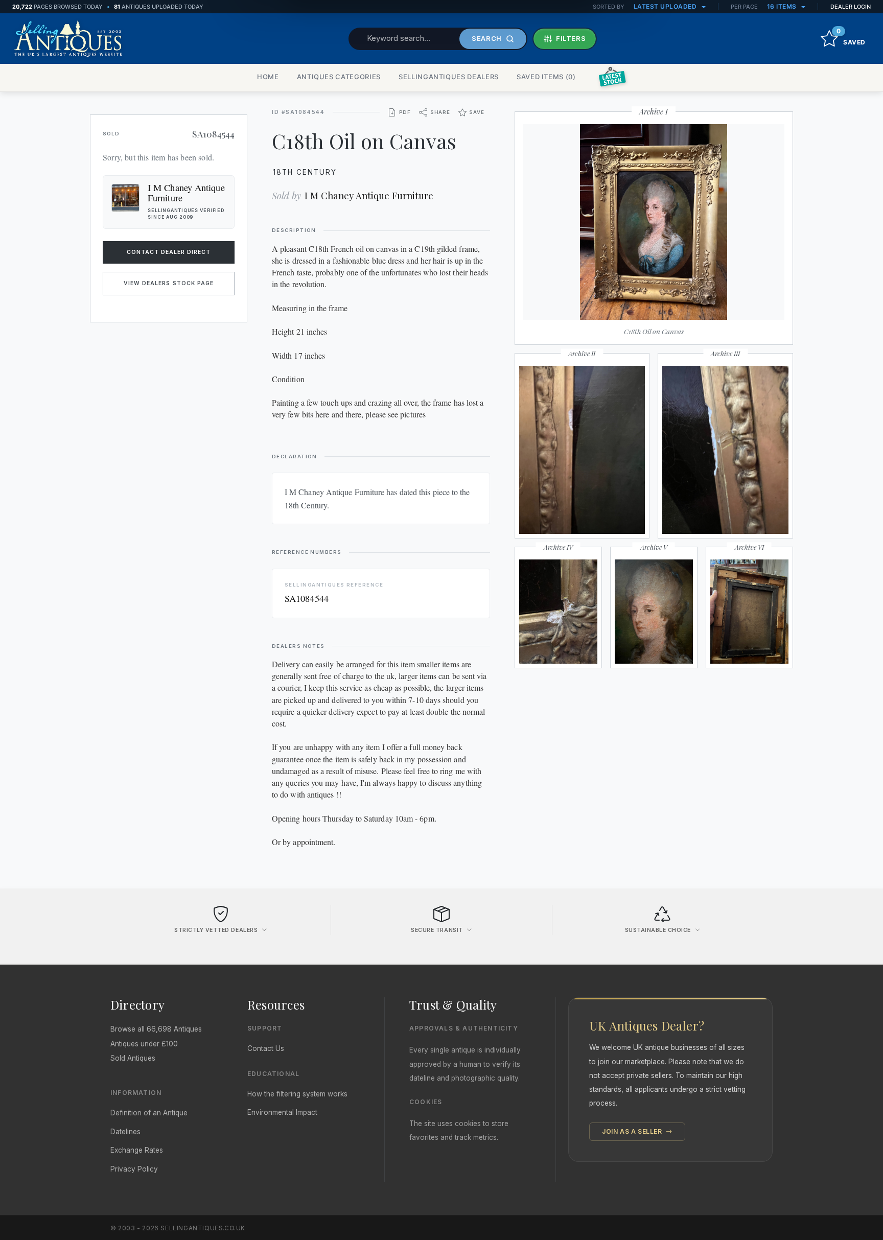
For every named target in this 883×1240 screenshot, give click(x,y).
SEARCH (487, 38)
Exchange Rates (136, 1150)
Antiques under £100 (144, 1044)
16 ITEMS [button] (783, 6)
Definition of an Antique (149, 1113)
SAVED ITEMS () (546, 77)
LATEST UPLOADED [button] (666, 6)
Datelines (125, 1132)
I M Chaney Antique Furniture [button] (186, 192)
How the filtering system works (297, 1094)
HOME (268, 77)
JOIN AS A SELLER (633, 1131)
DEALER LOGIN (850, 6)
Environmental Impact (282, 1112)
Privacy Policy (134, 1169)
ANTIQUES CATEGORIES (339, 77)
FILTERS (571, 38)
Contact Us (265, 1048)
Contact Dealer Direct (169, 252)
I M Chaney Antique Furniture (369, 195)
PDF (405, 112)
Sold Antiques (132, 1058)
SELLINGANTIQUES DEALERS (449, 77)
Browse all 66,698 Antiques (156, 1029)
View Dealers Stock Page (169, 283)
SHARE (440, 112)
